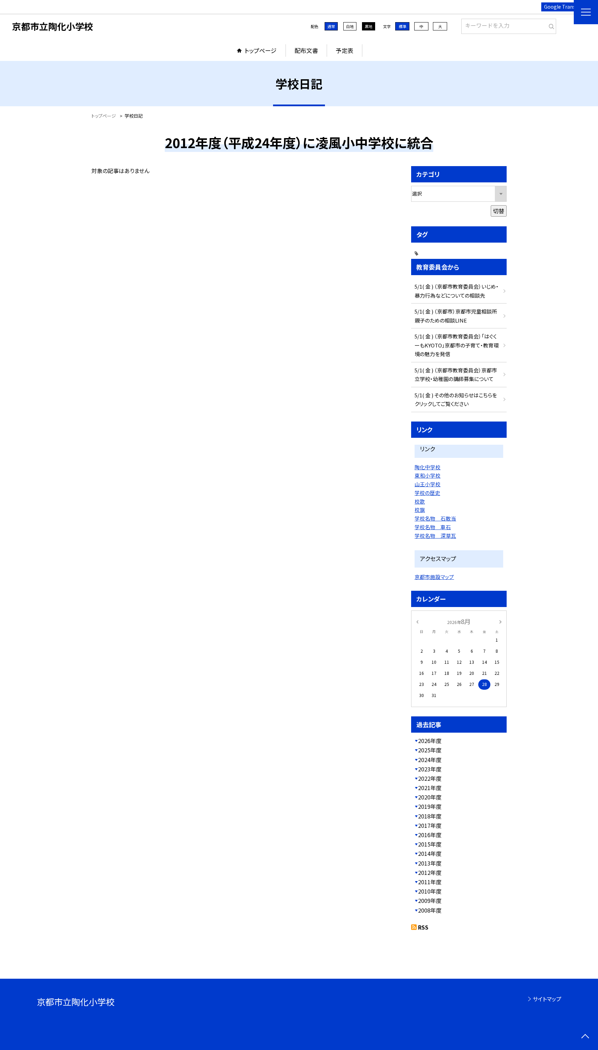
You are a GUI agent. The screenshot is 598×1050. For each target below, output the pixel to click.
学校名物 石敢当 (435, 518)
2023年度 (430, 769)
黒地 (368, 26)
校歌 (420, 501)
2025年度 (430, 750)
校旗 (420, 509)
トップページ (261, 50)
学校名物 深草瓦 (435, 535)
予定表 (344, 50)
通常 (331, 26)
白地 (350, 26)
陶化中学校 (428, 467)
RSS (423, 927)
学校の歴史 (427, 492)
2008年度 (430, 910)
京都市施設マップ (434, 576)
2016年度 (430, 835)
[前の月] (417, 621)
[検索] (550, 25)
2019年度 (430, 806)
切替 (498, 211)
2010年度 (430, 891)
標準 (402, 26)
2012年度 (430, 872)
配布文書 (306, 50)
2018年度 (430, 816)
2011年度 (430, 882)
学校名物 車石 (433, 527)
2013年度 (430, 863)
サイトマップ (547, 999)
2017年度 (430, 825)
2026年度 (430, 740)
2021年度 (430, 788)
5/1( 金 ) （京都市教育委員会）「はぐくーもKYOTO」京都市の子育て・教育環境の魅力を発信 (457, 345)
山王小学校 (428, 484)
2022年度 (430, 778)
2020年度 (430, 797)
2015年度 (430, 844)
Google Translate (564, 6)
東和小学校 (428, 475)
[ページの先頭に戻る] (585, 1037)
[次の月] (500, 621)
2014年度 (430, 853)
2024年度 (430, 759)
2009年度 (430, 900)
